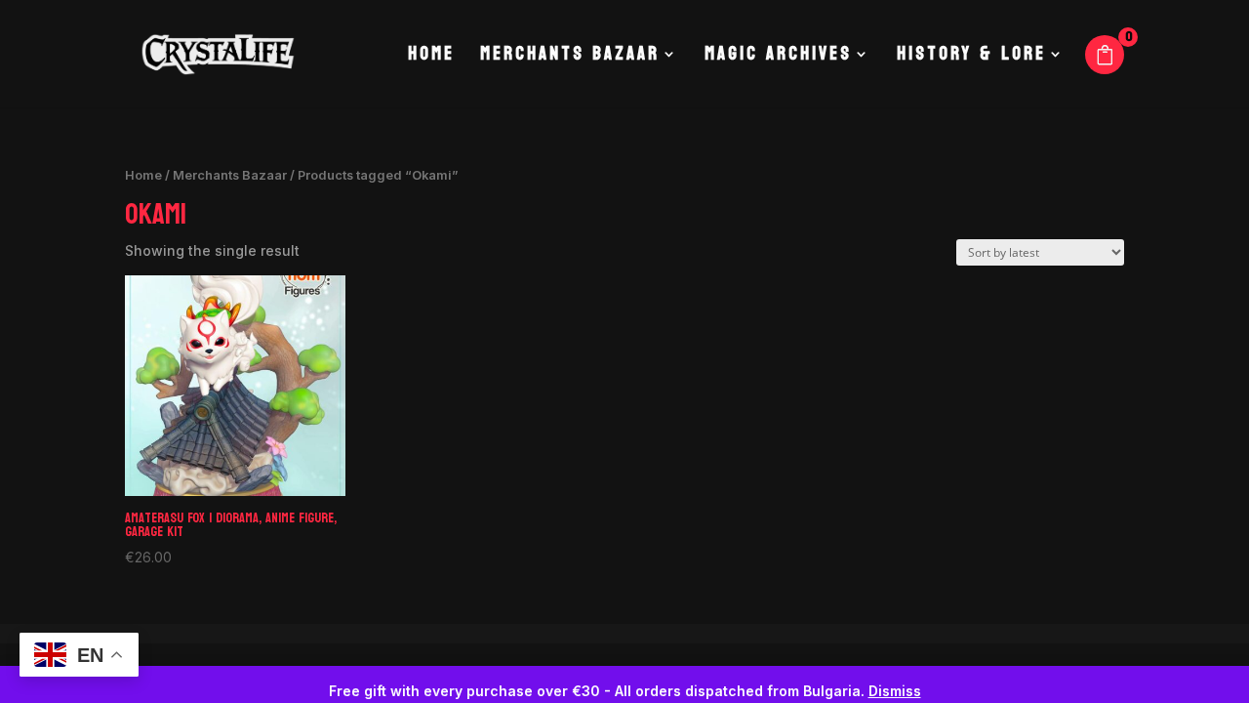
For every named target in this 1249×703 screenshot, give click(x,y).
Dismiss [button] (894, 690)
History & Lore (971, 58)
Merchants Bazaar (570, 58)
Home (431, 58)
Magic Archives (778, 58)
